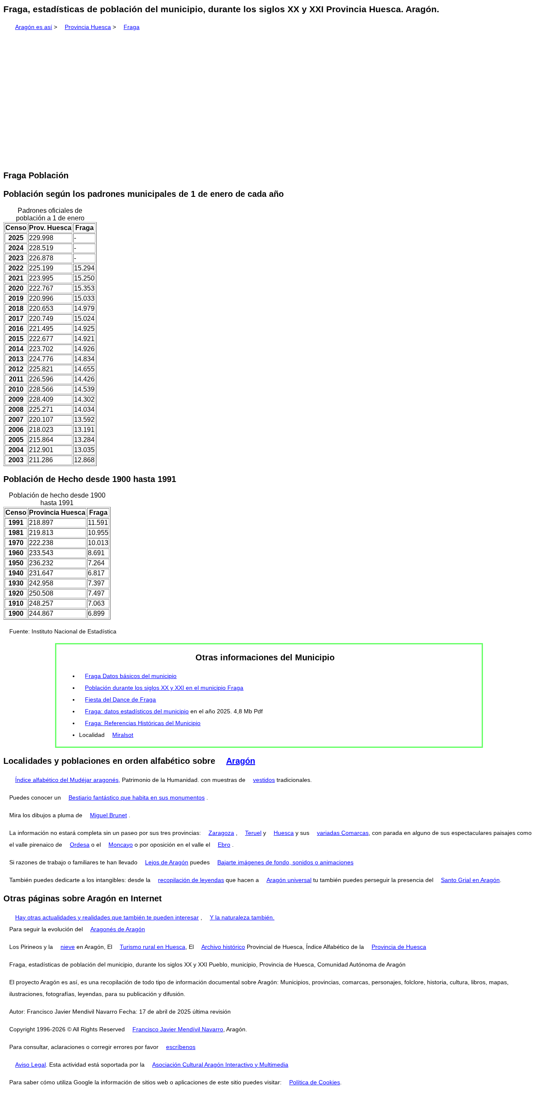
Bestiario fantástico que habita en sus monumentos (137, 797)
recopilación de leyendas (191, 880)
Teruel (253, 832)
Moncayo (120, 844)
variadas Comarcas (343, 832)
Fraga (132, 27)
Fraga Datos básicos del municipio (131, 676)
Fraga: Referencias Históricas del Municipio (142, 723)
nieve (68, 946)
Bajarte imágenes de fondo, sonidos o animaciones (285, 862)
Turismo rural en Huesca (152, 946)
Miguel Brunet (108, 815)
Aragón (240, 761)
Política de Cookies (314, 1082)
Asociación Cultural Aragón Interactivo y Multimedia (220, 1064)
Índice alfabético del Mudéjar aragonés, (67, 779)
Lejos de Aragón (166, 862)
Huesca (284, 832)
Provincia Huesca (88, 27)
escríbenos (180, 1047)
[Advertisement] (269, 97)
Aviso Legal (30, 1064)
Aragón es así (33, 27)
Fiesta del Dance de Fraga (120, 699)
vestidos (264, 779)
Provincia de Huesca (399, 946)
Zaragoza (221, 832)
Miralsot (122, 734)
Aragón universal (288, 880)
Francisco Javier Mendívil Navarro (177, 1029)
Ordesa (80, 844)
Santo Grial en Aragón (470, 880)
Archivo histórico (223, 946)
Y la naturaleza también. (242, 917)
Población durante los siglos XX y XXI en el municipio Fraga (164, 687)
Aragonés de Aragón (117, 929)
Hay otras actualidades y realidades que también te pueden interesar (107, 917)
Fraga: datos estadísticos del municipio (137, 711)
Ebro (224, 844)
